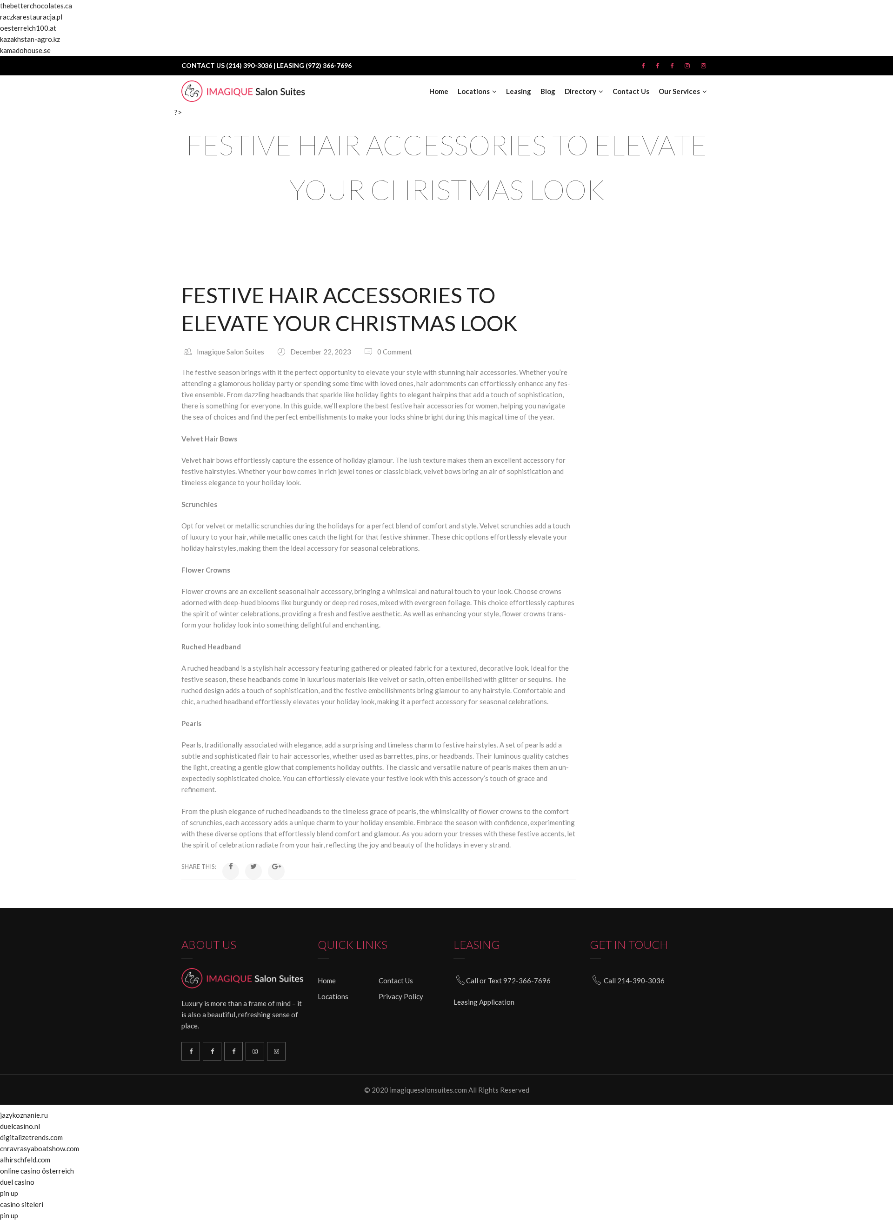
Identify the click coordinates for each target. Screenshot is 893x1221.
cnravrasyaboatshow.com (39, 1148)
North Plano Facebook (233, 1051)
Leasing (518, 91)
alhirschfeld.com (25, 1159)
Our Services (679, 91)
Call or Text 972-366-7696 (508, 980)
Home (438, 91)
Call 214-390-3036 (634, 980)
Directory (580, 91)
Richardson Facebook (190, 1051)
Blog (547, 91)
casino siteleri (21, 1204)
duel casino (17, 1182)
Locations (474, 91)
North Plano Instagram (255, 1051)
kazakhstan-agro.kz (30, 39)
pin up (9, 1193)
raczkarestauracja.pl (31, 17)
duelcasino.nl (20, 1126)
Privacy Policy (401, 996)
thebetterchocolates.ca (36, 5)
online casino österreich (37, 1171)
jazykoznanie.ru (24, 1115)
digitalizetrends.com (31, 1137)
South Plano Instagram (276, 1051)
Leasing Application (483, 1002)
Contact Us (631, 91)
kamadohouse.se (25, 50)
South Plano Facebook (212, 1051)
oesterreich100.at (28, 28)
